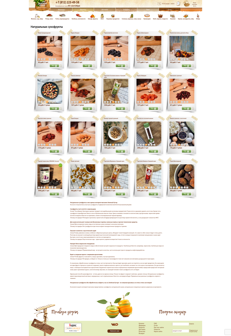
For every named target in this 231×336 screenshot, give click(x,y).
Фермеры (61, 10)
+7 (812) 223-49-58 (67, 2)
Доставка (105, 10)
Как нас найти (159, 327)
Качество (126, 10)
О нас (170, 10)
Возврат (141, 333)
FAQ (155, 323)
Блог (148, 10)
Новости (157, 329)
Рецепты (83, 10)
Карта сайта (158, 331)
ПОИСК (191, 324)
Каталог (141, 323)
